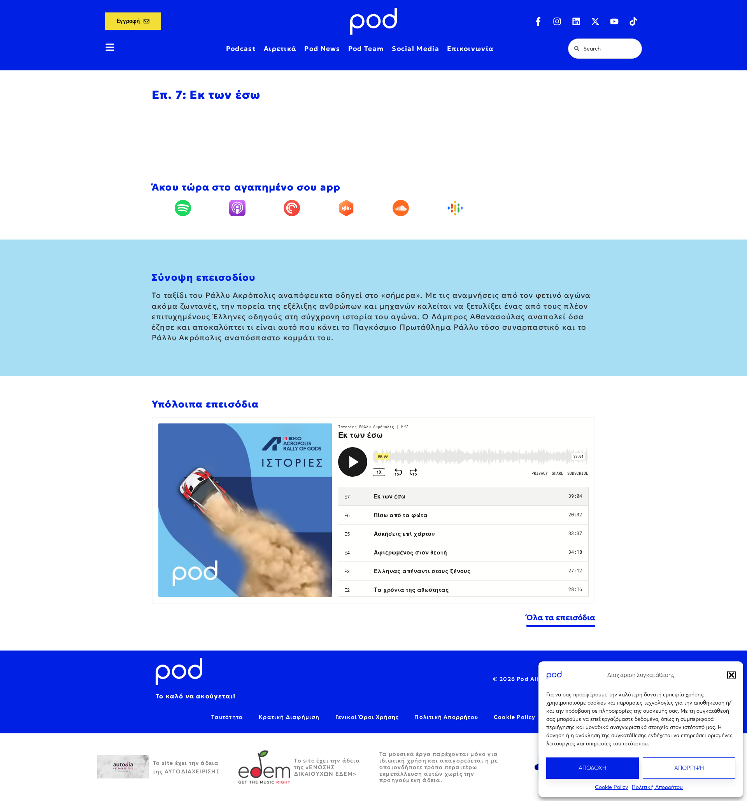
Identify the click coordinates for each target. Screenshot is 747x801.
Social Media (415, 48)
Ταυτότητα (227, 717)
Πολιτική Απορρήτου (657, 787)
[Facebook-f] (538, 21)
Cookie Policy (611, 787)
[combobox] (605, 48)
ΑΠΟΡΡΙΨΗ (689, 767)
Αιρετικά (280, 48)
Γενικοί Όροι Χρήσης (367, 717)
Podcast (241, 48)
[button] (731, 675)
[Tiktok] (633, 21)
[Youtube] (614, 21)
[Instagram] (557, 21)
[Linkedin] (576, 21)
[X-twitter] (595, 21)
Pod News (322, 48)
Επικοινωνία (470, 48)
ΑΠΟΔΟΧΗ (593, 767)
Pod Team (366, 48)
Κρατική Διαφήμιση (289, 717)
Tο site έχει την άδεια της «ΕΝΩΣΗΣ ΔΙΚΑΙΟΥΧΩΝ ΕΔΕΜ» (327, 767)
